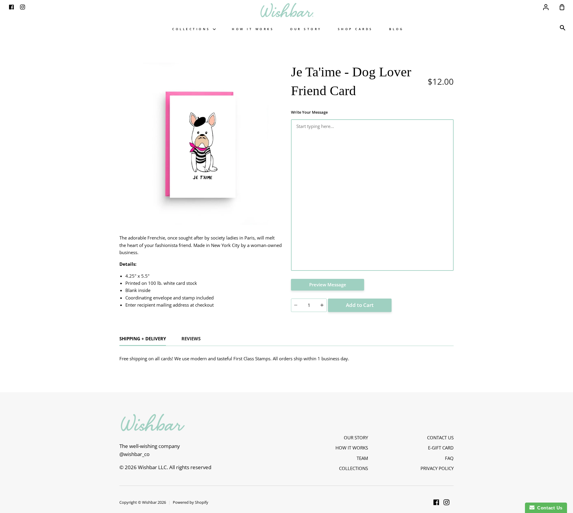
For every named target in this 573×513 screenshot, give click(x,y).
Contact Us (549, 507)
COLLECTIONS (192, 29)
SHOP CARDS (355, 29)
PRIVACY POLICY (437, 468)
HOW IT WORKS (253, 29)
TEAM (362, 458)
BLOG (396, 29)
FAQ (449, 458)
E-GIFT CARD (441, 448)
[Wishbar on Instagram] (446, 502)
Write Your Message (309, 112)
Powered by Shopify (190, 502)
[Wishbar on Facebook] (436, 502)
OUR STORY (306, 29)
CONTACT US (440, 438)
